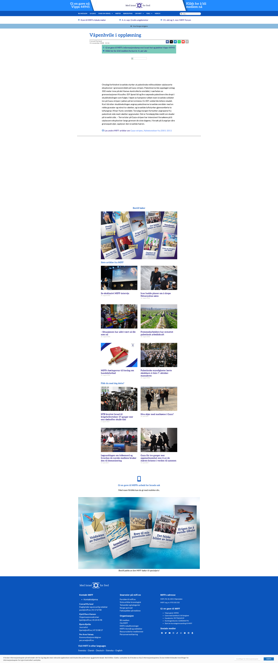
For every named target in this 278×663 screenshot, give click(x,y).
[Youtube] (169, 633)
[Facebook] (162, 633)
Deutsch (100, 650)
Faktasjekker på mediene (130, 610)
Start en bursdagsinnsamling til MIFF (178, 623)
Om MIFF (124, 623)
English (119, 650)
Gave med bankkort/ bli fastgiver (177, 615)
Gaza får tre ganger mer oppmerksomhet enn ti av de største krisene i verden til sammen (158, 458)
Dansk (91, 650)
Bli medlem (82, 13)
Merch (157, 13)
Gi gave (93, 13)
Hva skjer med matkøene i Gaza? (157, 414)
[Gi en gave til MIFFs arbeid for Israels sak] (139, 479)
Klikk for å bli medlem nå (196, 5)
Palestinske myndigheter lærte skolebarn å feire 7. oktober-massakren (156, 373)
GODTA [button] (268, 659)
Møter (118, 13)
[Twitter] (165, 633)
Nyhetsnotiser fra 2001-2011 (158, 130)
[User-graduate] (192, 633)
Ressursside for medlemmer (131, 631)
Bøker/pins (127, 13)
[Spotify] (184, 633)
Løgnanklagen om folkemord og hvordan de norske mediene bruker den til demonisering (118, 458)
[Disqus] (139, 167)
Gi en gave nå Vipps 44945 (80, 5)
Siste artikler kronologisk (130, 602)
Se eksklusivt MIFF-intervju (115, 293)
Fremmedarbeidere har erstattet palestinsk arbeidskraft (157, 333)
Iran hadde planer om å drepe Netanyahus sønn (156, 294)
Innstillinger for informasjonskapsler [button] (247, 659)
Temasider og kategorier (130, 605)
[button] (171, 41)
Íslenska (109, 650)
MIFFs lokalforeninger (129, 626)
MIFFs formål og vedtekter (131, 628)
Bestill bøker (139, 208)
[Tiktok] (177, 633)
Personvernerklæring (129, 634)
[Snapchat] (188, 633)
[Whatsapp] (181, 633)
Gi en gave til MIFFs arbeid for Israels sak (139, 485)
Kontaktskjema (91, 599)
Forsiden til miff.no (128, 599)
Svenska (82, 650)
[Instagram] (173, 633)
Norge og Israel (126, 608)
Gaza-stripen (137, 130)
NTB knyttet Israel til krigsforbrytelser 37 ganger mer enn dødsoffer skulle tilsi (117, 417)
